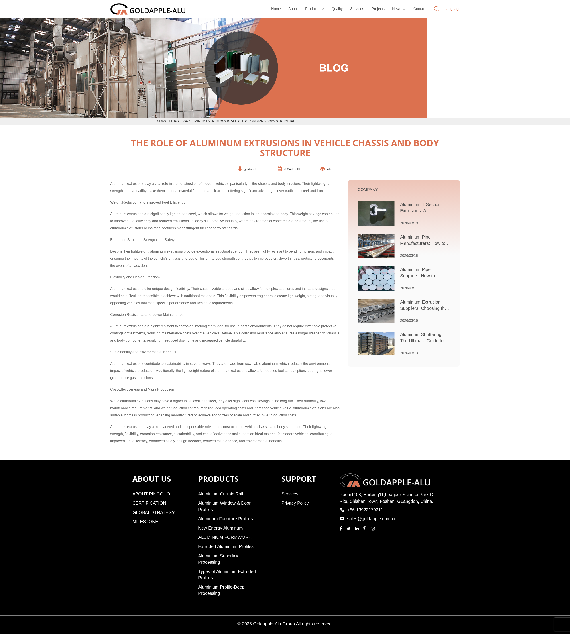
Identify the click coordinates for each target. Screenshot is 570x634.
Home (276, 9)
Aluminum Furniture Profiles (225, 518)
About (293, 9)
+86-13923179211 (365, 509)
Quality (337, 9)
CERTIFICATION (149, 503)
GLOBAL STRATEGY (153, 512)
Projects (378, 9)
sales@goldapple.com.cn (372, 518)
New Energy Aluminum (220, 528)
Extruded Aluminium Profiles (226, 546)
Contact (419, 9)
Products (314, 9)
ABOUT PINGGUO (151, 493)
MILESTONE (145, 521)
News (399, 9)
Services (357, 9)
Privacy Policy (295, 503)
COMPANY (368, 189)
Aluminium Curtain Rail (220, 493)
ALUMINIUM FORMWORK (224, 537)
